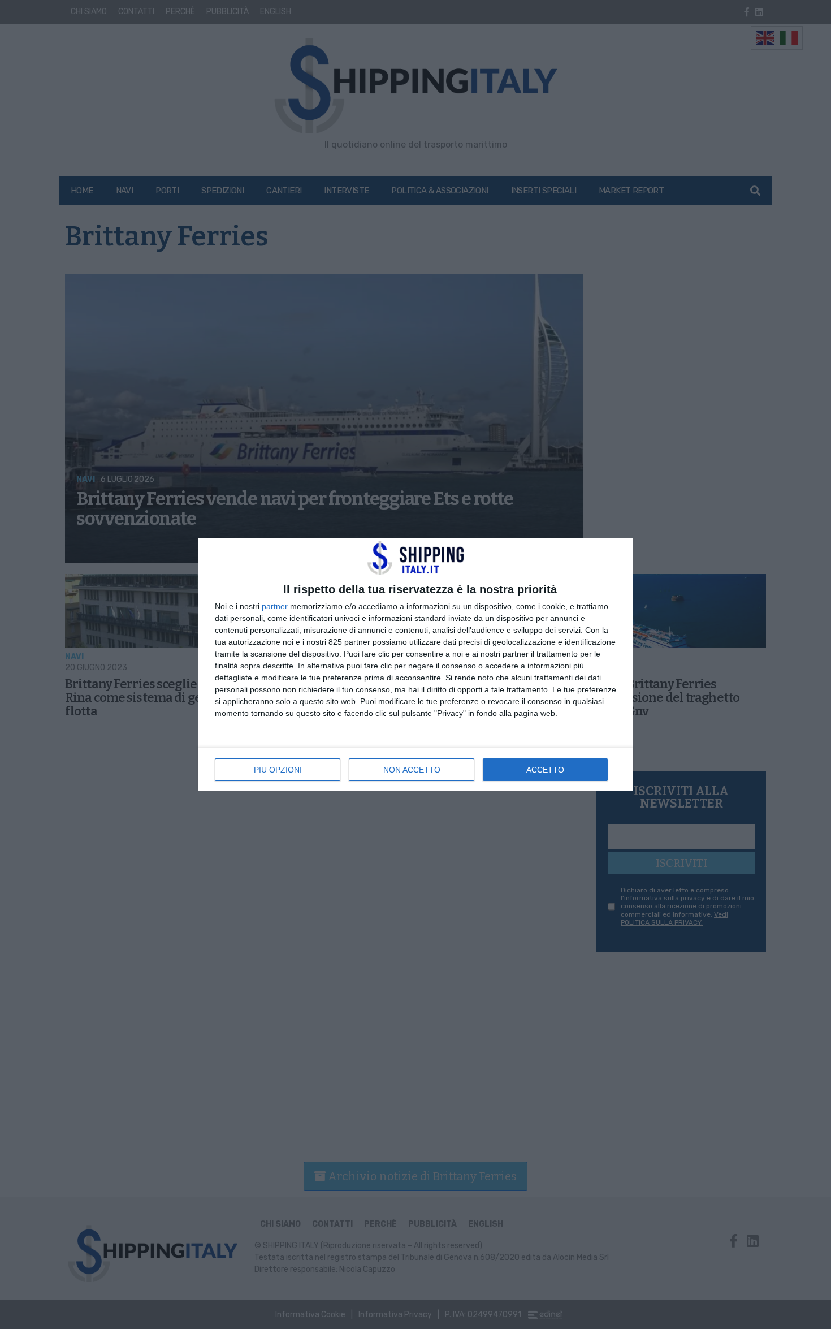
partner (275, 606)
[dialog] (415, 664)
